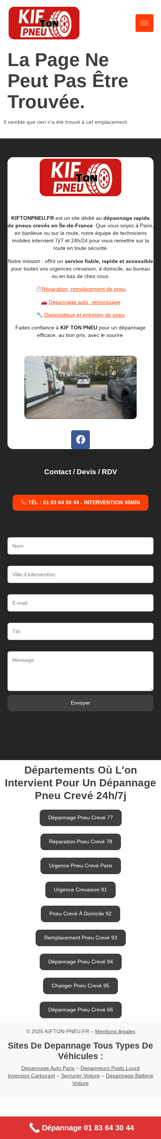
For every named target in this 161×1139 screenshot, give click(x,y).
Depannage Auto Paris (48, 1068)
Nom (13, 533)
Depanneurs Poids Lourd (110, 1068)
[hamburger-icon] (145, 23)
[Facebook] (80, 439)
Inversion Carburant (31, 1076)
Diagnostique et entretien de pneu (84, 315)
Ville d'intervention (29, 562)
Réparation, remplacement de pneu (84, 289)
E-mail (14, 591)
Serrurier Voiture (80, 1076)
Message (18, 648)
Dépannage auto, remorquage (85, 302)
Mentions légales (115, 1031)
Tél (11, 619)
